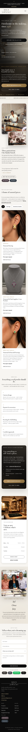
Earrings (8, 206)
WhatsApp (16, 672)
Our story (17, 710)
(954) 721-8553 (14, 560)
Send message (14, 665)
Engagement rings (5, 712)
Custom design (4, 708)
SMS (10, 672)
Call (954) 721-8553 (14, 485)
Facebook (13, 180)
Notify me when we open (14, 85)
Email (4, 672)
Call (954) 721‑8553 (14, 89)
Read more (14, 6)
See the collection (9, 176)
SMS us (3, 696)
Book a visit (14, 556)
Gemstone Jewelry (17, 206)
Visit (16, 712)
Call (23, 672)
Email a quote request (14, 481)
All (3, 206)
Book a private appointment (14, 44)
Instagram (5, 180)
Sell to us (17, 708)
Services (16, 705)
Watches (3, 710)
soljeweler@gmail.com (15, 466)
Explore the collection (14, 40)
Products (3, 705)
